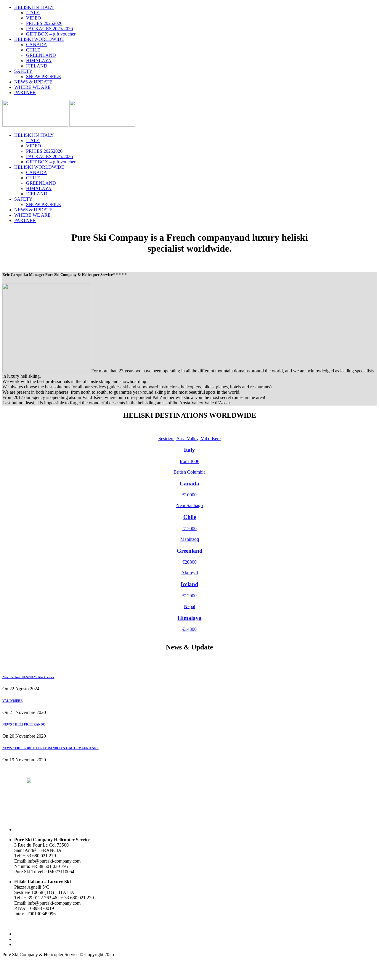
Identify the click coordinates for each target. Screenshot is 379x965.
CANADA (36, 44)
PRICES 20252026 (44, 23)
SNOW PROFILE (43, 76)
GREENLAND (41, 55)
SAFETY (23, 71)
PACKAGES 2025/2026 (49, 28)
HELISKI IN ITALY (34, 7)
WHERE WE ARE (32, 87)
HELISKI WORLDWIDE (39, 39)
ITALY (33, 12)
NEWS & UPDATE (33, 81)
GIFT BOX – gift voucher (51, 33)
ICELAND (36, 65)
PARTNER (25, 92)
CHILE (33, 49)
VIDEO (33, 17)
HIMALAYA (39, 60)
